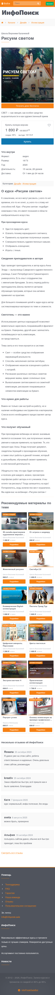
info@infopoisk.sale (10, 916)
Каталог (50, 4)
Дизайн (17, 183)
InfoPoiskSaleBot (30, 990)
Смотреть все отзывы (12, 852)
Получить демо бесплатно (27, 105)
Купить (27, 141)
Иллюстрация (29, 183)
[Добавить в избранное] (49, 125)
